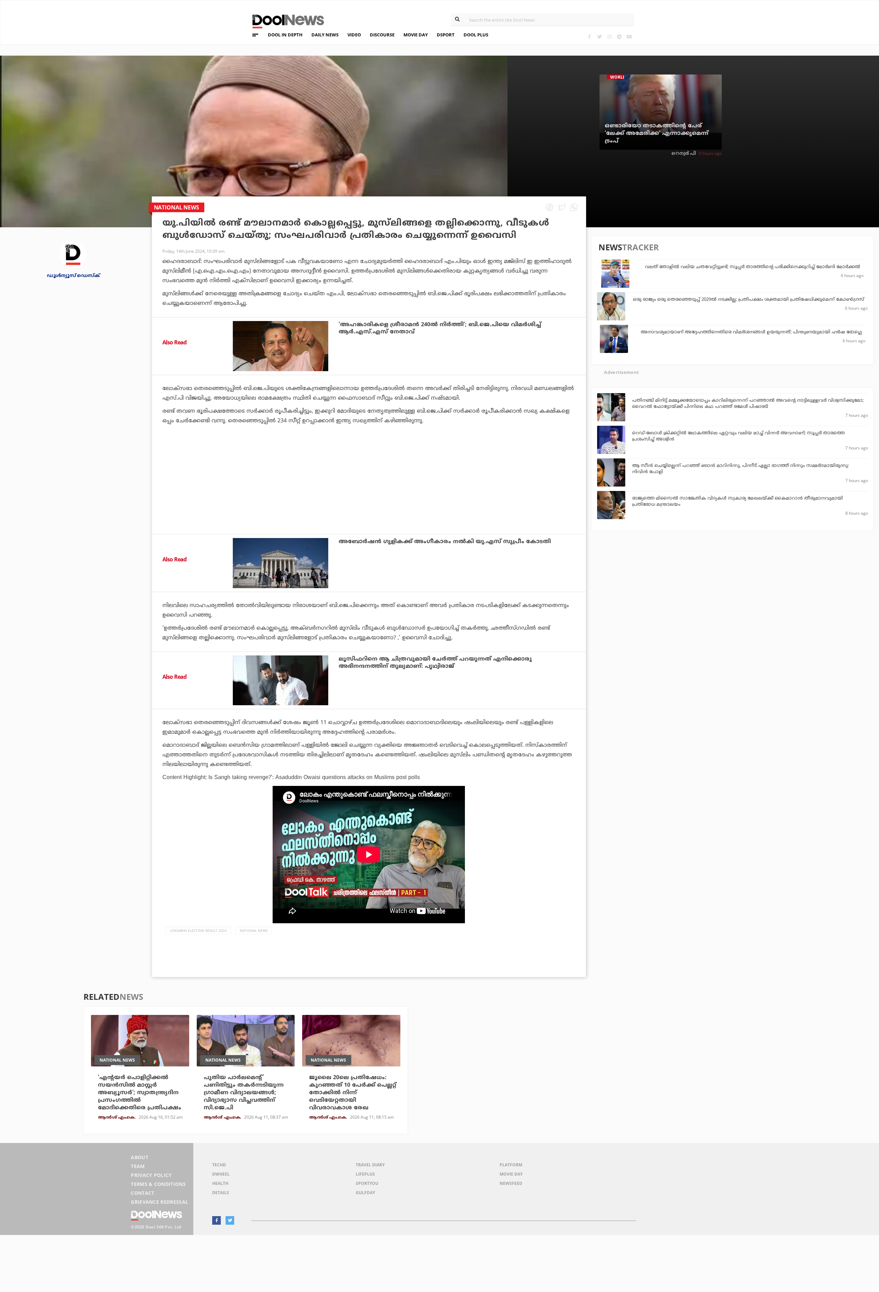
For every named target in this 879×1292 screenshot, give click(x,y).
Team (138, 1166)
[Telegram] (619, 36)
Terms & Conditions (158, 1184)
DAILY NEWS (325, 35)
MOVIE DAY (415, 35)
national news (253, 930)
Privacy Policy (151, 1175)
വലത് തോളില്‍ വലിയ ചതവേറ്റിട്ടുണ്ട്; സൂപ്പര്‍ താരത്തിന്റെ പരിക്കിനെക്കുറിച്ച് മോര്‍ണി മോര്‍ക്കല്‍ (752, 267)
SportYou (367, 1183)
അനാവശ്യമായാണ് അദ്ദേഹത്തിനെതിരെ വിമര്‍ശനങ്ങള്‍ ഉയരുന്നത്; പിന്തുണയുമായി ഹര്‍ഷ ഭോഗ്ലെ (751, 332)
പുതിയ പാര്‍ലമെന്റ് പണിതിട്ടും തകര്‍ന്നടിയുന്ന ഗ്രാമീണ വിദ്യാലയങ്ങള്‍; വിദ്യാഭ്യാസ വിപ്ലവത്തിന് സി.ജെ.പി (244, 1092)
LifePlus (365, 1174)
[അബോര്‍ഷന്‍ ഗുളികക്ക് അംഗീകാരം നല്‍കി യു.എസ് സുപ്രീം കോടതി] (280, 563)
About (139, 1157)
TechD (219, 1165)
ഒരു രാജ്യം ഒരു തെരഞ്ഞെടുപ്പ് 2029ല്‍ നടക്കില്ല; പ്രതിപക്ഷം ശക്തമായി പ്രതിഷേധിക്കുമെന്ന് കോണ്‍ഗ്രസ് (748, 299)
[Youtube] (629, 36)
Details (220, 1193)
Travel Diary (370, 1165)
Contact (142, 1193)
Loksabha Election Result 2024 (198, 930)
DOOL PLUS (476, 35)
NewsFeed (511, 1183)
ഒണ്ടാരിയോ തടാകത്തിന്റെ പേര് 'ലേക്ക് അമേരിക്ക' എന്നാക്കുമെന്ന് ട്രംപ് (656, 134)
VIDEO (354, 35)
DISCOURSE (382, 35)
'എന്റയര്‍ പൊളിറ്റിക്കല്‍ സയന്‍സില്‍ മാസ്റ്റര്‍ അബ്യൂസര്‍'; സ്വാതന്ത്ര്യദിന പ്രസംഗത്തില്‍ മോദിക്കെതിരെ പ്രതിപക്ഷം (139, 1092)
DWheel (221, 1174)
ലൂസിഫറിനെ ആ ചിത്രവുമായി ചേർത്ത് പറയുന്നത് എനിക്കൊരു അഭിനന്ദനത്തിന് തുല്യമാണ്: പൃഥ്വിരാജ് (435, 663)
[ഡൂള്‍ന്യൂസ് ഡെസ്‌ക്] (73, 254)
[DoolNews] (285, 20)
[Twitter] (599, 36)
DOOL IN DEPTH (285, 35)
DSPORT (446, 35)
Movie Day (511, 1174)
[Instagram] (609, 36)
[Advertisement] (369, 498)
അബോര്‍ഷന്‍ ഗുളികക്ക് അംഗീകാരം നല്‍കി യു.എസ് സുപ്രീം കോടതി (445, 541)
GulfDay (365, 1193)
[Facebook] (589, 36)
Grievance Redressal (159, 1202)
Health (220, 1183)
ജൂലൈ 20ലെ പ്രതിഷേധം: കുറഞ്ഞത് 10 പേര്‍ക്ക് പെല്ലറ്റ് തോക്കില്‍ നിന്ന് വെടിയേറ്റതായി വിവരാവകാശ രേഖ (352, 1092)
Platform (511, 1165)
